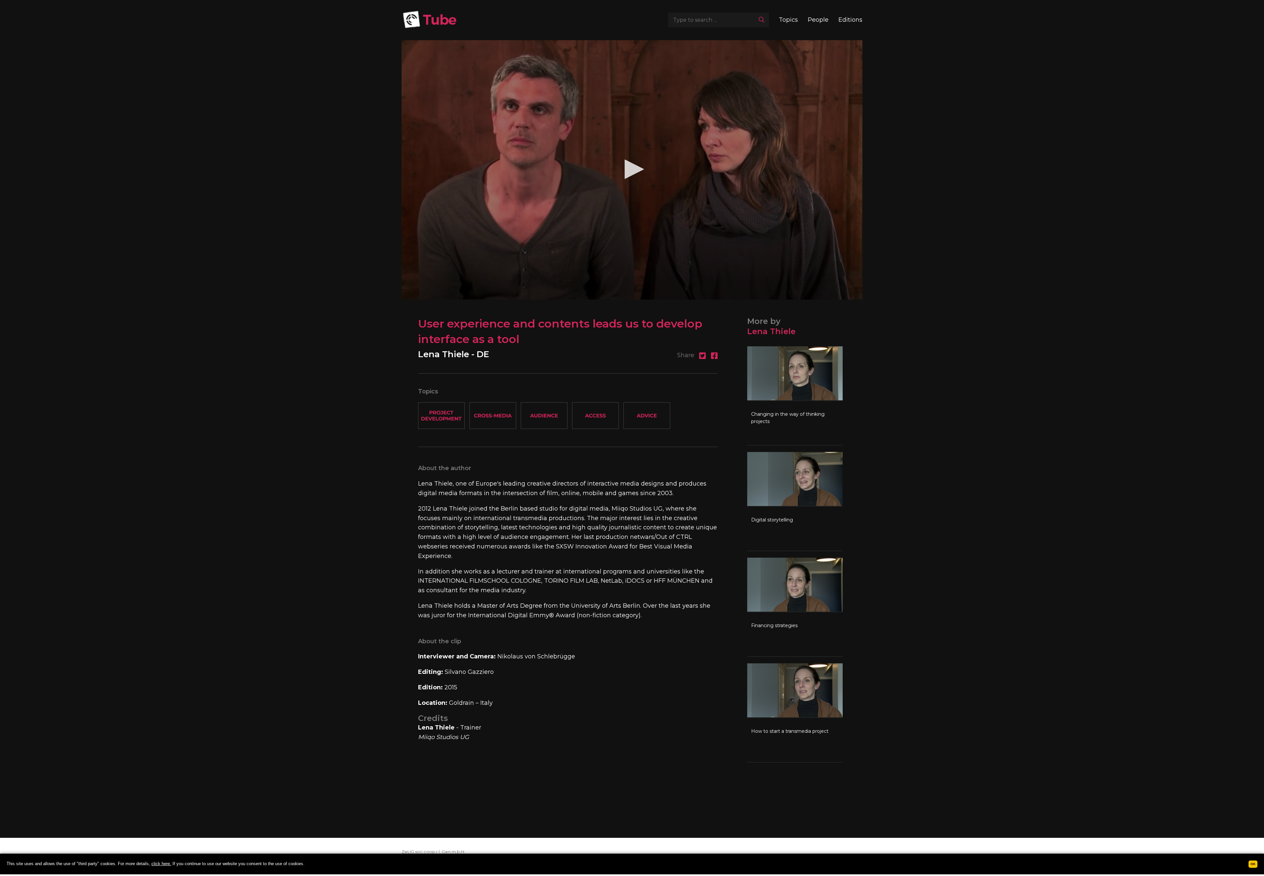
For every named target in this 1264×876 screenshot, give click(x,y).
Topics (788, 19)
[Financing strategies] (795, 607)
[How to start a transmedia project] (795, 712)
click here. (161, 863)
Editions (850, 19)
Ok (1253, 864)
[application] (632, 170)
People (818, 19)
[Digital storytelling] (795, 501)
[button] (632, 169)
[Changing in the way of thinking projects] (795, 395)
